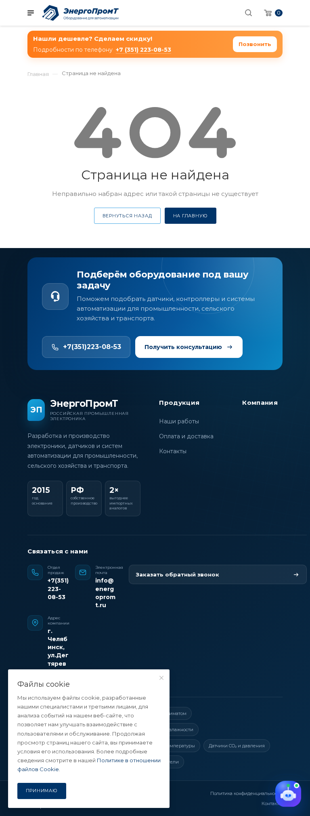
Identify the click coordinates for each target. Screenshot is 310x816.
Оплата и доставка (186, 436)
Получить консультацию (183, 347)
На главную (190, 216)
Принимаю (42, 790)
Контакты (172, 451)
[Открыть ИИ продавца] (288, 793)
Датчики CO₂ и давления (237, 746)
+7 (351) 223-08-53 (143, 49)
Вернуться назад (127, 216)
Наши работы (179, 421)
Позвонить (255, 44)
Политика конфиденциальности (246, 793)
